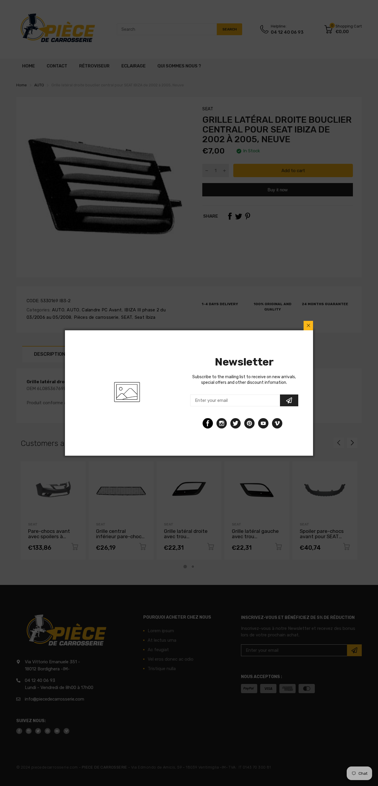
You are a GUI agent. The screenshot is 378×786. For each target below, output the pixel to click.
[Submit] (289, 400)
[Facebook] (208, 423)
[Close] (308, 325)
